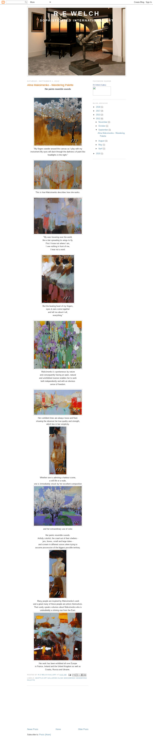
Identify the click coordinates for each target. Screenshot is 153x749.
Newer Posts (32, 729)
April (100, 148)
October (102, 126)
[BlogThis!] (76, 674)
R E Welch (76, 13)
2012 (98, 118)
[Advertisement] (49, 707)
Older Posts (83, 729)
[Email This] (73, 674)
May (100, 145)
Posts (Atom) (45, 734)
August (101, 141)
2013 (98, 115)
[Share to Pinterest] (85, 674)
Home (58, 729)
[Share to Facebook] (82, 674)
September (103, 130)
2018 (98, 107)
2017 (98, 111)
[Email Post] (69, 675)
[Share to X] (79, 674)
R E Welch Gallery (99, 85)
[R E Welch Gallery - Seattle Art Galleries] (102, 95)
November (103, 122)
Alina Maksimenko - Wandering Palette (50, 85)
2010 (98, 153)
